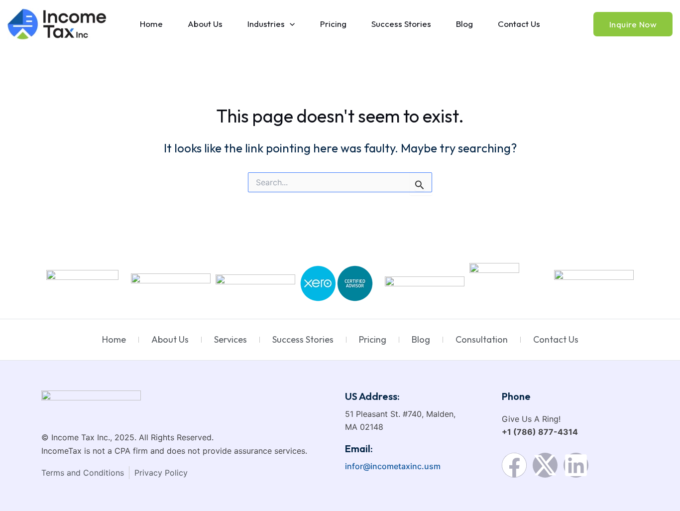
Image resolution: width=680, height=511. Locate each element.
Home (151, 23)
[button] (290, 24)
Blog (464, 23)
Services (230, 339)
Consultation (481, 339)
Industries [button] (266, 23)
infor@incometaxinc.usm (393, 466)
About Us (205, 23)
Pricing (333, 23)
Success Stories (401, 23)
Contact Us (519, 23)
